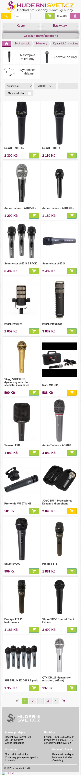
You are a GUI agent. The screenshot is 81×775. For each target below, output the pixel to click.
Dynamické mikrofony (65, 43)
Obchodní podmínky (16, 754)
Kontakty (10, 760)
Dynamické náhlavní (28, 71)
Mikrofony (41, 43)
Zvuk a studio (22, 43)
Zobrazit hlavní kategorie (41, 35)
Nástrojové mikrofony (27, 56)
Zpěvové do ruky (65, 57)
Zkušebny (58, 760)
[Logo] (40, 11)
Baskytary (60, 25)
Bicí (60, 32)
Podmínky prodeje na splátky (21, 757)
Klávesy (21, 32)
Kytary (21, 25)
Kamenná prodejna (63, 754)
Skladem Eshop (17, 93)
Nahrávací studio (62, 757)
